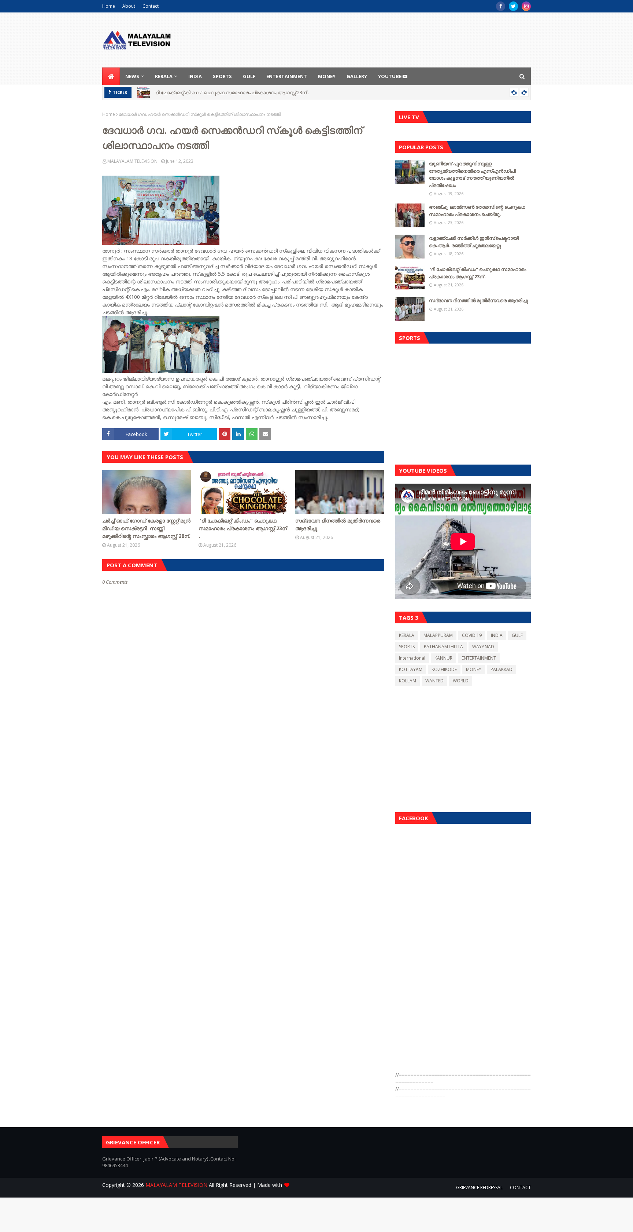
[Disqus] (243, 844)
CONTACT (520, 1187)
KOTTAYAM (410, 669)
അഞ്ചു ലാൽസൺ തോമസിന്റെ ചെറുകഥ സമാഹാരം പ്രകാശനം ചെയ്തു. (477, 210)
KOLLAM (407, 681)
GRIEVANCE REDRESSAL (479, 1187)
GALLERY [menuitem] (357, 76)
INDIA (497, 635)
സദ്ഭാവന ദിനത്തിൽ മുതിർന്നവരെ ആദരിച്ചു (337, 524)
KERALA (406, 635)
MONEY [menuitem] (327, 76)
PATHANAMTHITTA (443, 647)
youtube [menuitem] (390, 76)
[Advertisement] (463, 402)
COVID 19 (472, 635)
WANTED (434, 681)
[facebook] (500, 6)
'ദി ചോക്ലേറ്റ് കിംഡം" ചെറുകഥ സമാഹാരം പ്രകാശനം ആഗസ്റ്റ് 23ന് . (231, 92)
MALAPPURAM (438, 635)
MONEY (473, 669)
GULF (517, 635)
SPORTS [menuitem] (222, 76)
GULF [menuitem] (249, 76)
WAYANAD (483, 647)
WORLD (461, 681)
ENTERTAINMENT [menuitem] (286, 76)
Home (108, 6)
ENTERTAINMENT (479, 658)
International (412, 658)
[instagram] (526, 6)
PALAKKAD (501, 669)
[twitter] (513, 6)
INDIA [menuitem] (195, 76)
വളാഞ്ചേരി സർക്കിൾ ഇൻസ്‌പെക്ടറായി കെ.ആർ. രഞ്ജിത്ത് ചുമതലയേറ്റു (474, 242)
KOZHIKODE (444, 669)
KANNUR (443, 658)
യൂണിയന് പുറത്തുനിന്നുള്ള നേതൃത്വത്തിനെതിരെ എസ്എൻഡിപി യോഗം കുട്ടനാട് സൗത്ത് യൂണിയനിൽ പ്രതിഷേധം (472, 174)
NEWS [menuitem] (132, 76)
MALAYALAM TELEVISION (132, 161)
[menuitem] (111, 76)
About (128, 6)
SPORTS (407, 647)
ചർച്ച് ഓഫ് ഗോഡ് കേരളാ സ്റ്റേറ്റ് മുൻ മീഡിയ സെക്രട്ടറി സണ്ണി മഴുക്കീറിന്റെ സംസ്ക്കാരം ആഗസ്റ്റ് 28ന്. (146, 528)
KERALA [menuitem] (164, 76)
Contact (150, 6)
